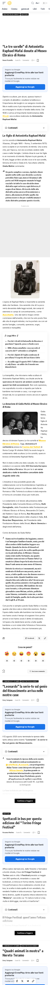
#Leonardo (24, 764)
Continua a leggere (25, 801)
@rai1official (11, 764)
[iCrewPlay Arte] (9, 3)
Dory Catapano (8, 700)
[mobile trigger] (5, 3)
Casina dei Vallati (31, 447)
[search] (32, 3)
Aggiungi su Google (25, 87)
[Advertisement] (25, 29)
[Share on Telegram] (27, 981)
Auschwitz (8, 315)
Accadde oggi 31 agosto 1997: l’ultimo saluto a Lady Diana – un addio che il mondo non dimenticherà (24, 364)
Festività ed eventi (11, 14)
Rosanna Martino (8, 832)
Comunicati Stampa (11, 681)
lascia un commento (38, 671)
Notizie (24, 14)
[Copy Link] (33, 981)
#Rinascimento (16, 770)
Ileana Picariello (8, 60)
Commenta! (26, 60)
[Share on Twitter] (22, 981)
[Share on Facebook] (17, 981)
